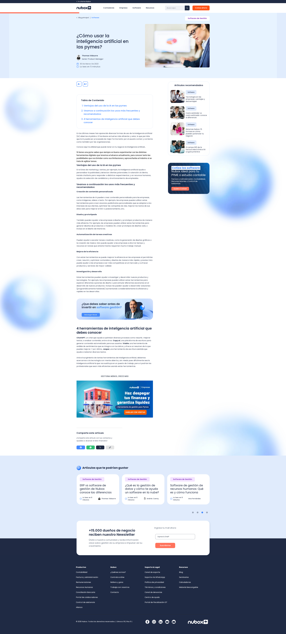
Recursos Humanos (84, 587)
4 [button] (207, 512)
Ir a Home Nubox (84, 1)
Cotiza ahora (201, 8)
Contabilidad (81, 572)
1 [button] (193, 512)
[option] (98, 491)
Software (136, 8)
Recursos (150, 8)
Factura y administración (87, 577)
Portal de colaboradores (87, 597)
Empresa (123, 8)
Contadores (108, 8)
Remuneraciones (83, 582)
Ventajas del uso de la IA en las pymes (105, 105)
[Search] (187, 8)
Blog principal (83, 18)
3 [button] (202, 512)
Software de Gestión (197, 18)
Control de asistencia (85, 602)
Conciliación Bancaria (85, 592)
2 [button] (197, 512)
